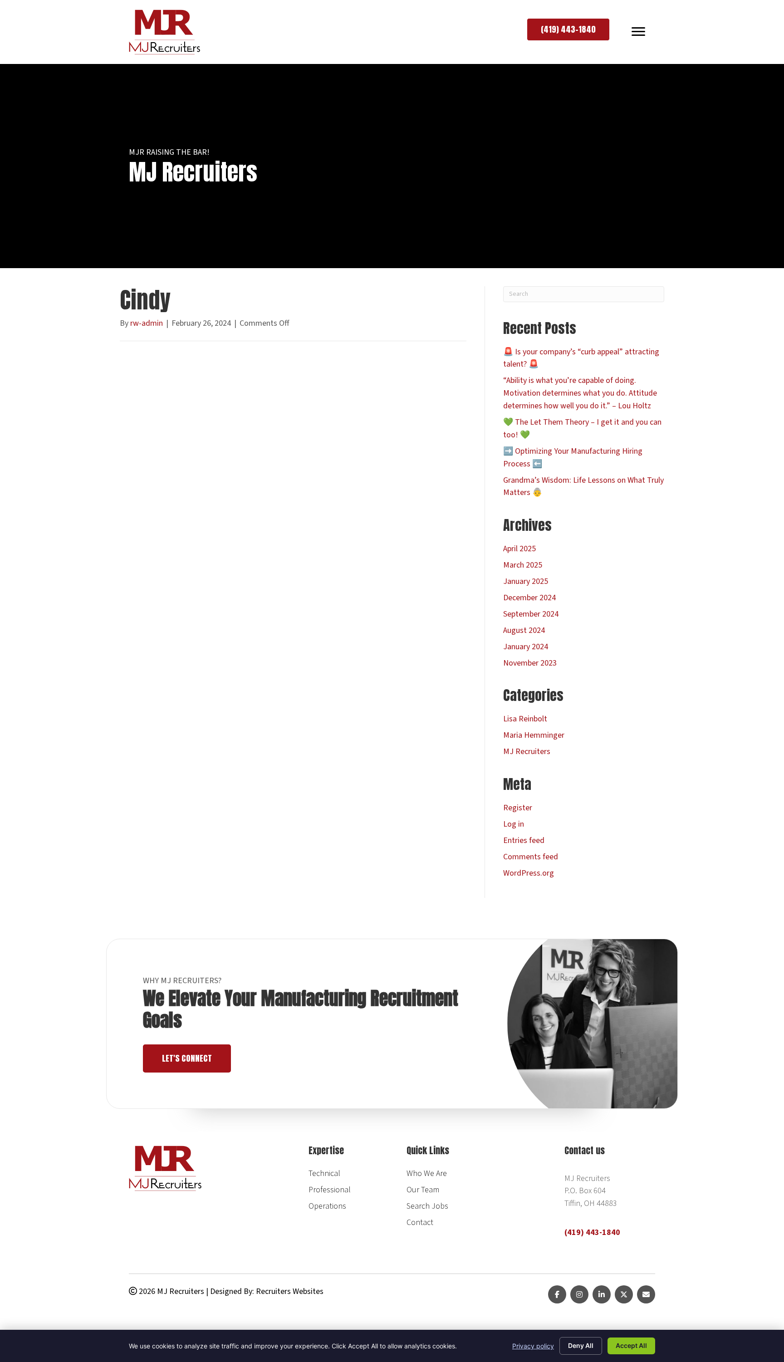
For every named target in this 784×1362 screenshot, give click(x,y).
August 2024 (524, 630)
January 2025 (525, 581)
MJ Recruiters (526, 751)
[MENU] (638, 31)
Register (517, 807)
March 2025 (522, 565)
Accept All (631, 1345)
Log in (513, 824)
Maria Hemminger (533, 735)
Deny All (580, 1345)
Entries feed (523, 840)
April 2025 (519, 548)
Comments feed (530, 856)
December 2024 (529, 597)
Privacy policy (533, 1346)
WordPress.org (528, 873)
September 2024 (531, 614)
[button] (568, 29)
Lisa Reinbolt (525, 719)
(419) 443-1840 (592, 1232)
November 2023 (530, 663)
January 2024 (525, 646)
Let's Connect (187, 1058)
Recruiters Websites (289, 1291)
